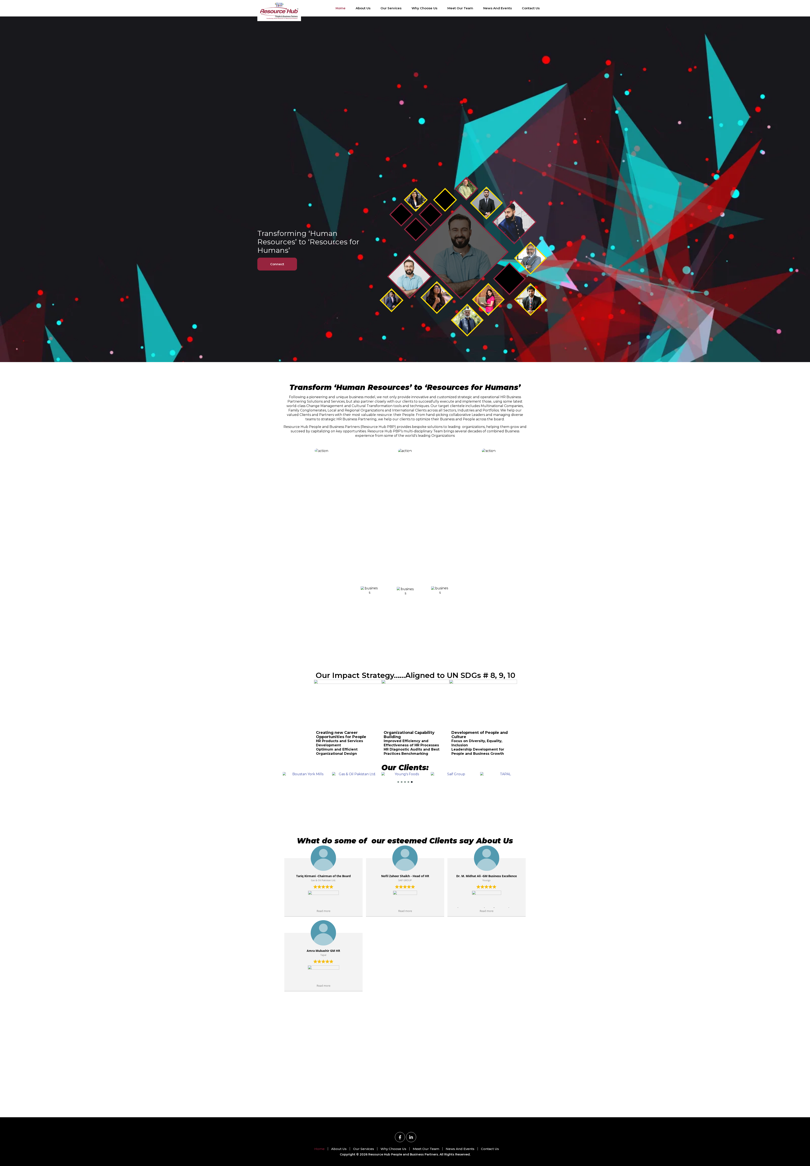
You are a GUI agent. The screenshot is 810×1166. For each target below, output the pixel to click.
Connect (277, 264)
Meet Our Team (460, 8)
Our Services (391, 8)
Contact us (531, 8)
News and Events (497, 8)
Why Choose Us (424, 8)
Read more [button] (323, 911)
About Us (363, 8)
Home (341, 8)
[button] (398, 782)
